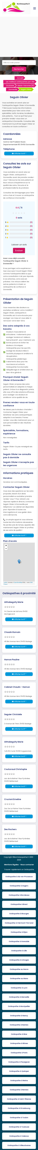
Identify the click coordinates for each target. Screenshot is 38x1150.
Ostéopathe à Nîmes (19, 1043)
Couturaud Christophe (15, 769)
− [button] (6, 548)
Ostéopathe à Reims (19, 1080)
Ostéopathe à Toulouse (19, 1127)
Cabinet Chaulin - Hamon (17, 687)
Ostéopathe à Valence (19, 1136)
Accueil (20, 78)
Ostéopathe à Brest (19, 904)
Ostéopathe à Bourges (19, 913)
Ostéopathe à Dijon (19, 932)
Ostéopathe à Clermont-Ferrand (19, 923)
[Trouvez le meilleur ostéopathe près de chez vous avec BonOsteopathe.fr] (16, 13)
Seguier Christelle (13, 714)
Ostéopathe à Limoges (19, 960)
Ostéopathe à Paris (19, 1052)
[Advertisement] (19, 37)
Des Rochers (10, 829)
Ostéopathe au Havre (19, 969)
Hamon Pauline (11, 659)
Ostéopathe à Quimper (19, 1071)
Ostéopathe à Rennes (19, 1090)
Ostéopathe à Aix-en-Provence (19, 876)
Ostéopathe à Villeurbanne (19, 1145)
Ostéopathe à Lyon (19, 988)
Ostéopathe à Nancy (19, 1015)
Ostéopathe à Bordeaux (19, 895)
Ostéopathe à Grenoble (19, 941)
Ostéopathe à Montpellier (19, 1006)
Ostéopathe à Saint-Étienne (19, 1099)
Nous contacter (27, 864)
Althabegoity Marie (13, 602)
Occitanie (10, 85)
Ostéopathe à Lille (19, 950)
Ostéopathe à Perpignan (19, 1062)
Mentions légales (11, 864)
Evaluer (19, 250)
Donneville (13, 89)
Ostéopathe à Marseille (19, 997)
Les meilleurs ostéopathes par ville (20, 82)
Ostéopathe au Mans (19, 978)
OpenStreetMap (18, 582)
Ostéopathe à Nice (19, 1034)
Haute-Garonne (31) (25, 85)
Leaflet (5, 582)
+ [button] (6, 545)
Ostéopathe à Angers (19, 886)
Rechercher (19, 69)
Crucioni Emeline (12, 799)
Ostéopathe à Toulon (19, 1117)
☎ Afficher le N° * (19, 153)
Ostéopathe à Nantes (19, 1025)
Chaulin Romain (12, 632)
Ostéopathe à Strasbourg (19, 1108)
